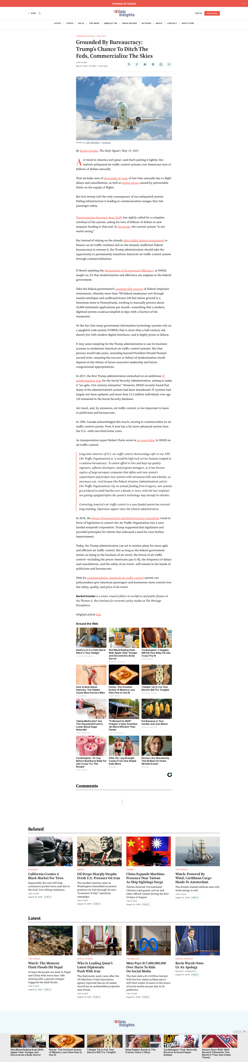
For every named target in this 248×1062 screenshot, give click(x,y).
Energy (81, 870)
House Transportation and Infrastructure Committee (125, 518)
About (159, 23)
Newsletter (110, 23)
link (98, 614)
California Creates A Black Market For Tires (45, 876)
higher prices (130, 183)
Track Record (129, 23)
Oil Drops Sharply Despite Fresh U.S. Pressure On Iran (98, 876)
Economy (33, 870)
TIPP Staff (81, 62)
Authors (146, 23)
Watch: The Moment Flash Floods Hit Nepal (45, 965)
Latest (57, 23)
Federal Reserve (184, 959)
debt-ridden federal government (143, 240)
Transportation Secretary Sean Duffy (99, 217)
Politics (101, 36)
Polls (81, 23)
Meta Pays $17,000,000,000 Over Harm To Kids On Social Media (146, 967)
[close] (244, 3)
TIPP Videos (181, 870)
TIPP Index (94, 23)
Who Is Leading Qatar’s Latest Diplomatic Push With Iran (95, 967)
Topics (69, 23)
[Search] (39, 13)
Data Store (188, 23)
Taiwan (130, 870)
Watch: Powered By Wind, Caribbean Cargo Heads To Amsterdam (193, 878)
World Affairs (85, 959)
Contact (172, 23)
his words (124, 227)
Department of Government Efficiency (129, 270)
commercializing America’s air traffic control (115, 578)
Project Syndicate (185, 971)
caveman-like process (129, 289)
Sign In (198, 13)
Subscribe (212, 13)
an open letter (146, 440)
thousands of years (116, 178)
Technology (133, 959)
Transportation (85, 36)
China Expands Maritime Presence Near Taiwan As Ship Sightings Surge (145, 878)
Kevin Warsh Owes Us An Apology (189, 965)
